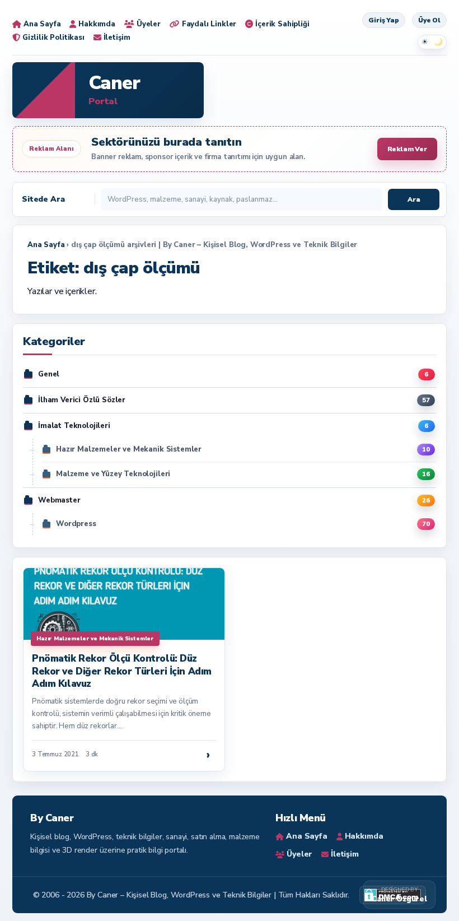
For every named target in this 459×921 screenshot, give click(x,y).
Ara (414, 199)
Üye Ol (429, 20)
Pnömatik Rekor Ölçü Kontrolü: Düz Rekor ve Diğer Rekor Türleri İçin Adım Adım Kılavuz (122, 671)
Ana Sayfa (46, 245)
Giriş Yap (383, 20)
